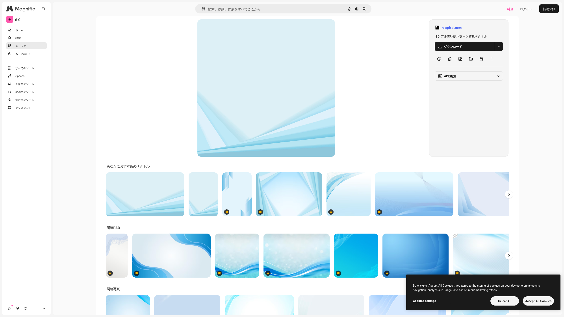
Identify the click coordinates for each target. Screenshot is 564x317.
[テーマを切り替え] (25, 308)
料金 (510, 9)
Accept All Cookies (538, 301)
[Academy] (17, 308)
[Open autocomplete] (201, 9)
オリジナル (227, 27)
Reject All (504, 301)
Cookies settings (424, 301)
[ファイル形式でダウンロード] (498, 46)
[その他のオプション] (492, 58)
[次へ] (509, 194)
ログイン (526, 9)
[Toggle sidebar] (43, 8)
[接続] (9, 308)
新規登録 (549, 9)
